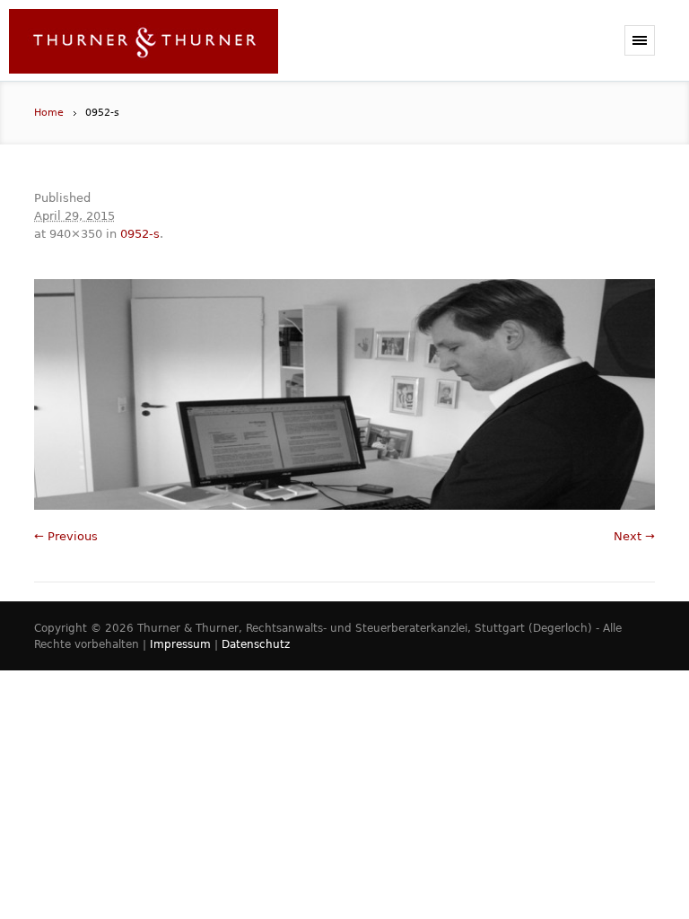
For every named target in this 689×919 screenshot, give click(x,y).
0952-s (140, 234)
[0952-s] (344, 394)
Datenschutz (256, 644)
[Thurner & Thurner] (143, 45)
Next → (634, 536)
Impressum (180, 644)
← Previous (66, 536)
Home (49, 112)
